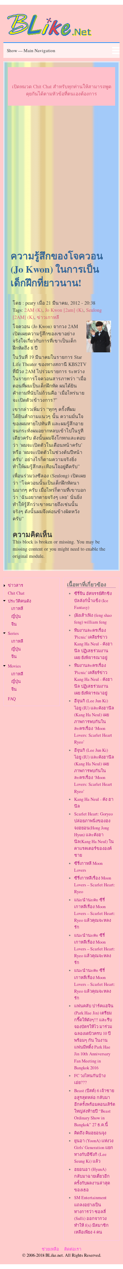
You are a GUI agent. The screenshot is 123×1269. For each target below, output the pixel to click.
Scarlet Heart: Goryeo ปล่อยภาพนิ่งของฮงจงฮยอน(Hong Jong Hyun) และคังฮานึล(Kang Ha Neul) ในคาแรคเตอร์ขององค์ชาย (94, 834)
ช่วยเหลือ (50, 1249)
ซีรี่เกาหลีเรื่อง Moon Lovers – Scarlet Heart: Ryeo (94, 885)
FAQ (12, 699)
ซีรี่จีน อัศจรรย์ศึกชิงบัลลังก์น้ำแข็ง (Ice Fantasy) (93, 600)
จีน (14, 624)
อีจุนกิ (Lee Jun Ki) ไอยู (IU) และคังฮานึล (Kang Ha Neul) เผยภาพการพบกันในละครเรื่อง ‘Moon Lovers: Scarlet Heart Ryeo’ (94, 721)
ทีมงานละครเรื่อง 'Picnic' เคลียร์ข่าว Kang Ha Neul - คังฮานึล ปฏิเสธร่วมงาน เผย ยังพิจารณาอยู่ (93, 644)
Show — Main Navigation (31, 50)
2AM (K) (33, 310)
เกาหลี (17, 608)
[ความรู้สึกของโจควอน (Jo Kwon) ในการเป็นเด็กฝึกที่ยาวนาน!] (98, 350)
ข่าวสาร (15, 585)
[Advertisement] (61, 178)
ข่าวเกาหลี (48, 317)
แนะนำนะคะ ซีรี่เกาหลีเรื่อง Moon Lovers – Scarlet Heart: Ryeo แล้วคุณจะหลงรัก (94, 913)
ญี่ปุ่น (16, 616)
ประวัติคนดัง (19, 601)
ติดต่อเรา (72, 1249)
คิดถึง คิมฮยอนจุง (90, 1133)
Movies (14, 666)
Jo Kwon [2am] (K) (64, 310)
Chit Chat (16, 593)
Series (13, 633)
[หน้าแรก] (49, 37)
